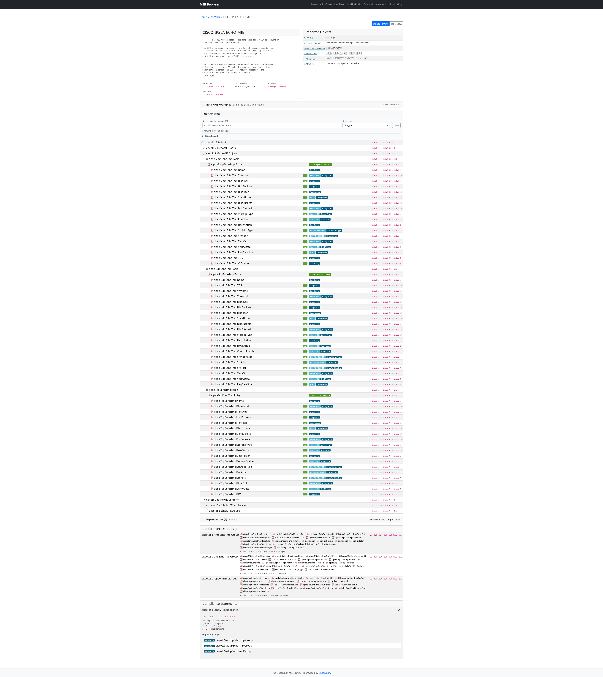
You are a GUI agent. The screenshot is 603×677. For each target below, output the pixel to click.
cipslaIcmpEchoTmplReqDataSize (233, 252)
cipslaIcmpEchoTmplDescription (233, 225)
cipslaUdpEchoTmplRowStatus (232, 346)
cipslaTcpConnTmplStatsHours (232, 428)
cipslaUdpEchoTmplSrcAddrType (233, 357)
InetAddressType (346, 42)
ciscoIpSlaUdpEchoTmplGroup (220, 556)
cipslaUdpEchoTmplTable (223, 269)
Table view (396, 23)
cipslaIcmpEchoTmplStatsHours (232, 197)
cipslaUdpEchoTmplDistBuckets (232, 324)
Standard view (380, 23)
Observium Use (334, 4)
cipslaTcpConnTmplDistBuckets (232, 433)
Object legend (211, 136)
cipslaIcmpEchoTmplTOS (228, 258)
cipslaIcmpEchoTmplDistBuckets (233, 203)
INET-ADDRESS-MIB (312, 43)
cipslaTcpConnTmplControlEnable (234, 461)
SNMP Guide (353, 4)
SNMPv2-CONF (310, 53)
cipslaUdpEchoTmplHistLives (231, 302)
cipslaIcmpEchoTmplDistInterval (233, 208)
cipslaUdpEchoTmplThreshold (231, 296)
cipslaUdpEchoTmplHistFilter (231, 313)
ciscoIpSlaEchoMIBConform (222, 499)
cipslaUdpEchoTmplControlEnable (234, 351)
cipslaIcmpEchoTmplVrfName (231, 263)
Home (203, 17)
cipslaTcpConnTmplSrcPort (230, 477)
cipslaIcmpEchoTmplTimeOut (231, 241)
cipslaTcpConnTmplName (320, 395)
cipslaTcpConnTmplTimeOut (230, 483)
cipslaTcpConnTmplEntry (225, 395)
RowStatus (331, 63)
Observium (324, 672)
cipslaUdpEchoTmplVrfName (231, 291)
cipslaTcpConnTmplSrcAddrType (233, 466)
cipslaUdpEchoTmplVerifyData (232, 379)
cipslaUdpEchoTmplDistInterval (232, 329)
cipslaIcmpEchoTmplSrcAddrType (233, 230)
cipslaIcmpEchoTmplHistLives (231, 181)
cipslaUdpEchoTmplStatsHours (232, 318)
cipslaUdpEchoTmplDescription (232, 340)
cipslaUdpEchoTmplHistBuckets (232, 307)
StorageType (342, 63)
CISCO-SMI (308, 38)
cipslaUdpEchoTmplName (320, 274)
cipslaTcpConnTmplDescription (232, 455)
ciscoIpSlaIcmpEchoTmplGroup (220, 534)
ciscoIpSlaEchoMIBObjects (222, 153)
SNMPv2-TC (309, 64)
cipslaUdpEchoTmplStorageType (233, 335)
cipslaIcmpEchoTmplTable (224, 159)
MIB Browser (210, 4)
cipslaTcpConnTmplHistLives (230, 411)
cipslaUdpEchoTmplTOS (228, 285)
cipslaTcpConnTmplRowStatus (231, 450)
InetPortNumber (362, 42)
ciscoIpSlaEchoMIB (215, 142)
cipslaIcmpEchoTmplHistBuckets (233, 186)
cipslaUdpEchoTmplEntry (226, 274)
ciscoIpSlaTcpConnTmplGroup (219, 578)
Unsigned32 (363, 58)
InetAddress (331, 42)
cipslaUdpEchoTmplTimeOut (230, 373)
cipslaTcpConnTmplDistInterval (232, 439)
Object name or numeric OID (215, 121)
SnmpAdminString (334, 47)
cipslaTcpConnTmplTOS (228, 494)
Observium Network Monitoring (383, 4)
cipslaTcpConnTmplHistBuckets (232, 417)
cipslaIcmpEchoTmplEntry (226, 164)
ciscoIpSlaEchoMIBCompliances (227, 505)
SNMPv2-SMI (309, 58)
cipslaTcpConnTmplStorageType (233, 444)
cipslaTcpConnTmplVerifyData (231, 488)
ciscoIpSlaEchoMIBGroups (224, 510)
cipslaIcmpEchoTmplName (320, 164)
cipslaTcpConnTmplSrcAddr (230, 472)
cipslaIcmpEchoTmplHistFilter (231, 192)
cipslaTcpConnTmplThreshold (231, 406)
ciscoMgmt (331, 37)
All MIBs (215, 17)
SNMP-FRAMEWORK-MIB (314, 48)
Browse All (316, 4)
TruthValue (354, 63)
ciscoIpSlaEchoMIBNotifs (221, 148)
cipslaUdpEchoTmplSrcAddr (230, 362)
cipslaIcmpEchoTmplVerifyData (232, 247)
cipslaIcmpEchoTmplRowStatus (232, 219)
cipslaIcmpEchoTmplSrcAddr (231, 236)
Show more (208, 75)
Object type (347, 121)
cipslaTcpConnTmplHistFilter (230, 422)
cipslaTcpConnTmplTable (223, 390)
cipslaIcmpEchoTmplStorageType (233, 214)
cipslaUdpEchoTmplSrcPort (230, 368)
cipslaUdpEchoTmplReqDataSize (233, 384)
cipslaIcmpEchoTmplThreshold (232, 175)
